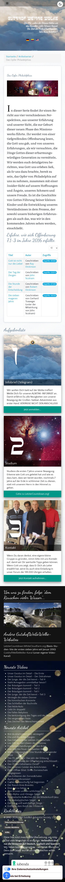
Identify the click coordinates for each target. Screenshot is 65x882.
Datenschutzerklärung (14, 822)
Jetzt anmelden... (32, 409)
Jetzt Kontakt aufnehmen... (32, 578)
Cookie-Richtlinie (12, 827)
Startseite (11, 56)
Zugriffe (47, 255)
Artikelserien (25, 56)
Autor (28, 255)
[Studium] (32, 441)
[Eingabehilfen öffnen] (6, 875)
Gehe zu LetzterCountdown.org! (32, 494)
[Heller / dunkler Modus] (60, 4)
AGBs (7, 832)
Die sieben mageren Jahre (13, 298)
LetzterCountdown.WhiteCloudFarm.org (25, 646)
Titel (10, 255)
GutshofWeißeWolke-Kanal (18, 653)
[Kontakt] (32, 525)
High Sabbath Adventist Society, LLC (37, 817)
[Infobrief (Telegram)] (32, 360)
